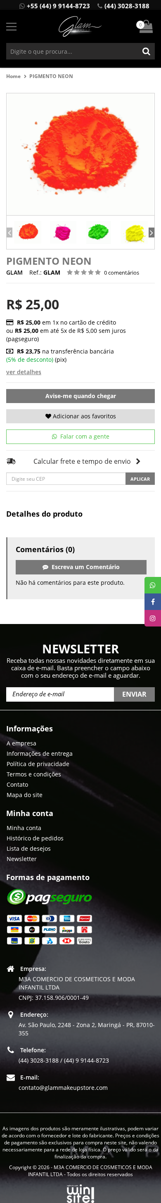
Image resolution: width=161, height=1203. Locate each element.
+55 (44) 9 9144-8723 (58, 6)
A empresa (21, 743)
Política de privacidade (38, 764)
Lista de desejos (29, 848)
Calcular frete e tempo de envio (82, 461)
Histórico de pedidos (35, 838)
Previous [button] (9, 232)
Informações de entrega (40, 753)
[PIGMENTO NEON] (27, 232)
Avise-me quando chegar (80, 396)
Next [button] (151, 232)
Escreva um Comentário (84, 567)
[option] (27, 232)
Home (13, 76)
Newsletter (22, 859)
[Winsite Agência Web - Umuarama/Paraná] (80, 1192)
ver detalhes (23, 372)
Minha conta (24, 828)
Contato (17, 784)
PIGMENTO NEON (51, 76)
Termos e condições (34, 774)
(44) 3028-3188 (126, 6)
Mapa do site (25, 795)
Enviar (134, 694)
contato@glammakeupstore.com (63, 1087)
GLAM (14, 272)
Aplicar (140, 479)
